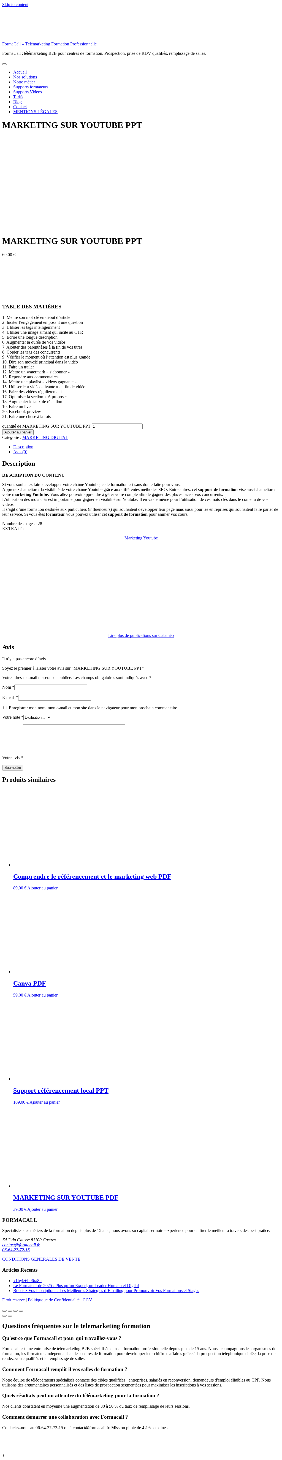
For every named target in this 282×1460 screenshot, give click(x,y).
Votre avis (12, 757)
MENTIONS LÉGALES (35, 111)
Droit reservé (13, 1300)
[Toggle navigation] (4, 64)
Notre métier (24, 82)
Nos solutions (25, 77)
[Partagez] (10, 1311)
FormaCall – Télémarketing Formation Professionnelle (49, 44)
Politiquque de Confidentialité (54, 1300)
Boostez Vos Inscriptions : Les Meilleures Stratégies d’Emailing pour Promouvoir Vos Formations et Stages (106, 1290)
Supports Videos (27, 91)
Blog (17, 101)
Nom (8, 687)
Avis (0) (20, 451)
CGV (87, 1300)
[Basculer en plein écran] (15, 1311)
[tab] (146, 446)
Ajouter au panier (17, 432)
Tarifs (18, 96)
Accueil (20, 72)
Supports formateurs (30, 87)
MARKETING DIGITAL (45, 437)
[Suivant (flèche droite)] (10, 1316)
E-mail (10, 697)
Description (23, 446)
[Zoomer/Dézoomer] (21, 1311)
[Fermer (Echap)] (4, 1311)
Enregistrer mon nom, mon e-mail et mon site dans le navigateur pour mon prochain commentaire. (93, 707)
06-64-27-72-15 (16, 1249)
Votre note (12, 717)
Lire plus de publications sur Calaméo (141, 635)
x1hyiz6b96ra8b (27, 1280)
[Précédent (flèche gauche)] (4, 1316)
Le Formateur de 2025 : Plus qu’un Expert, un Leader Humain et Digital (76, 1285)
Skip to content (15, 4)
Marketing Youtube (141, 538)
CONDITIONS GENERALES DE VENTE (41, 1259)
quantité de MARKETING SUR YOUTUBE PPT (46, 426)
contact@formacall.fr (21, 1244)
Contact (20, 106)
